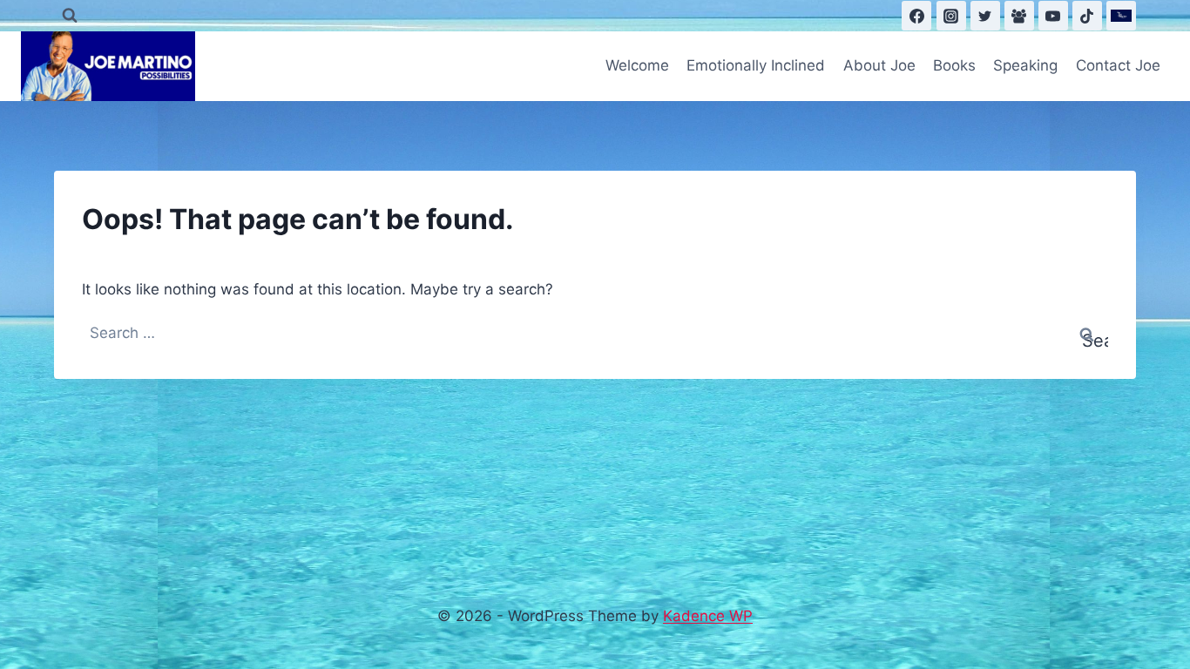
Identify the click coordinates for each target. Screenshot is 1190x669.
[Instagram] (951, 15)
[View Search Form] (69, 15)
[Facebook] (916, 15)
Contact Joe (1118, 65)
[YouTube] (1053, 15)
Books (954, 65)
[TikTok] (1087, 15)
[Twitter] (985, 15)
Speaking (1025, 65)
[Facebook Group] (1019, 15)
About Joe (879, 65)
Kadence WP (708, 616)
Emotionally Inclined (755, 65)
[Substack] (1121, 15)
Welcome (637, 65)
